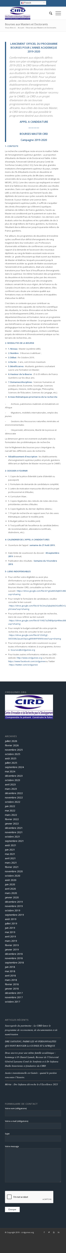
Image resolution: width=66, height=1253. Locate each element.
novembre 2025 (14, 749)
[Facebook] (44, 1232)
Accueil (21, 27)
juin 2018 (10, 966)
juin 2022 (10, 806)
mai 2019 (10, 932)
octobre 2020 (12, 875)
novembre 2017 (14, 997)
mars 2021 (11, 862)
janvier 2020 (12, 897)
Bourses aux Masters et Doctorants (26, 24)
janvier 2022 (12, 823)
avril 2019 (10, 936)
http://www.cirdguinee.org (29, 657)
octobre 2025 (12, 754)
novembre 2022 (14, 797)
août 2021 (10, 845)
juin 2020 (10, 884)
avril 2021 (10, 858)
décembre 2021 (14, 827)
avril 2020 (10, 888)
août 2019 (10, 919)
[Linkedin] (58, 1232)
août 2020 (10, 880)
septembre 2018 (14, 962)
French (27, 3)
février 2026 (12, 745)
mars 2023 (11, 788)
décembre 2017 (14, 992)
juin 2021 (10, 849)
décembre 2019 (14, 901)
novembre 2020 (14, 871)
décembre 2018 (14, 953)
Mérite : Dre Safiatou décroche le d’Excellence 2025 (31, 1084)
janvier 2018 (12, 988)
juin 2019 (10, 927)
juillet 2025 (11, 762)
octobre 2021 (12, 836)
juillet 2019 (11, 923)
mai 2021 (10, 853)
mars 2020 (11, 893)
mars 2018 (11, 979)
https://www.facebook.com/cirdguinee (26, 661)
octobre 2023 (12, 780)
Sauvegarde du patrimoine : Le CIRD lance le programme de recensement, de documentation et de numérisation (31, 1030)
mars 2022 (11, 814)
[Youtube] (53, 1232)
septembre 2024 (14, 767)
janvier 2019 (12, 949)
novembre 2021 (14, 832)
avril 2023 (10, 784)
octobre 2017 (12, 1001)
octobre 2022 (12, 801)
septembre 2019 (14, 914)
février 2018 (12, 984)
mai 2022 (10, 810)
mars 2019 (11, 940)
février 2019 (12, 945)
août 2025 (10, 758)
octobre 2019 (12, 910)
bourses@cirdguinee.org (23, 649)
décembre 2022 (14, 793)
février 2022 (12, 819)
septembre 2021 (14, 840)
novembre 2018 (14, 958)
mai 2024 (10, 771)
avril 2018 (10, 975)
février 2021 (12, 867)
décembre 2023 (14, 775)
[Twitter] (49, 1232)
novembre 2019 (14, 906)
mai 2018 (10, 971)
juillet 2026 (11, 741)
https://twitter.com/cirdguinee (23, 664)
